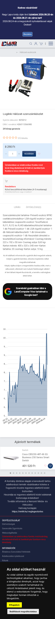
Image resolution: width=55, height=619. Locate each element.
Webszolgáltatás (9, 533)
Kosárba (29, 154)
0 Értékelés (23, 138)
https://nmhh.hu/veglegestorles (27, 511)
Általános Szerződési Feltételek (16, 552)
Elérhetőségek (8, 524)
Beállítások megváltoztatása (23, 611)
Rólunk (5, 560)
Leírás (17, 207)
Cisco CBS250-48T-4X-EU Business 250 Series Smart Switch (35, 457)
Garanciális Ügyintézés (12, 528)
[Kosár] (40, 44)
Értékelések (33, 207)
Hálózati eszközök (28, 52)
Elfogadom (14, 605)
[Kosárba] (50, 465)
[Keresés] (30, 43)
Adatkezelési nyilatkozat (13, 556)
